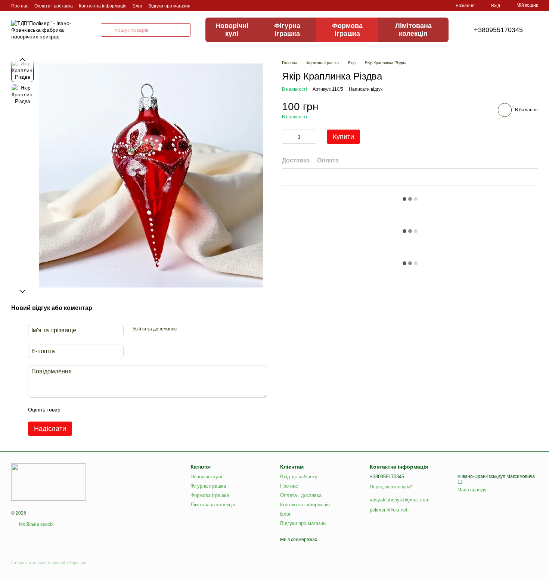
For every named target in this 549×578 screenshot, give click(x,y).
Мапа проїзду (472, 489)
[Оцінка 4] (109, 409)
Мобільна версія (36, 524)
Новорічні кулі (231, 29)
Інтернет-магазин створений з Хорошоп (48, 562)
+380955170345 (498, 30)
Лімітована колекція (413, 29)
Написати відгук (365, 89)
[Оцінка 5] (121, 409)
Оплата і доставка (53, 6)
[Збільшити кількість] (310, 136)
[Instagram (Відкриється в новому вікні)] (201, 6)
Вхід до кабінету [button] (298, 476)
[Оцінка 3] (97, 409)
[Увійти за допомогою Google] (196, 329)
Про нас (19, 6)
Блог (137, 6)
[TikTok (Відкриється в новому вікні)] (210, 6)
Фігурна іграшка (287, 29)
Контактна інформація (103, 6)
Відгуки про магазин (169, 6)
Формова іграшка (347, 29)
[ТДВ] (48, 481)
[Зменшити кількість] (287, 136)
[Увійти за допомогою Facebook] (184, 329)
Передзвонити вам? (391, 487)
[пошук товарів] (107, 30)
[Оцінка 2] (85, 409)
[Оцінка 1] (73, 409)
